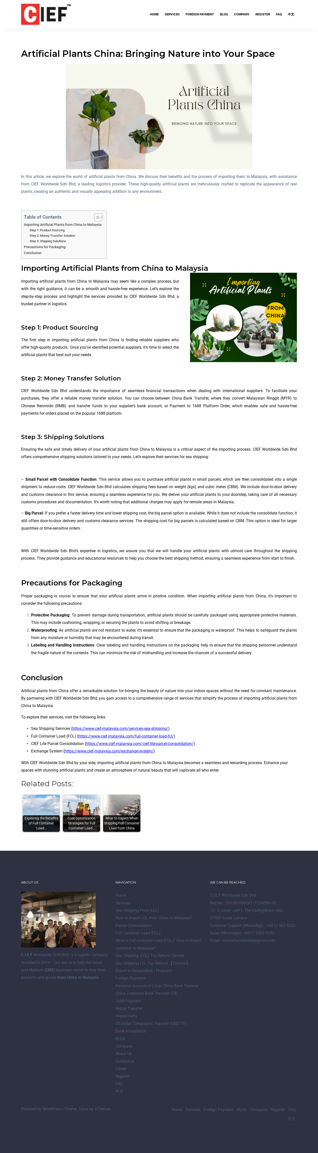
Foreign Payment (200, 14)
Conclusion (32, 253)
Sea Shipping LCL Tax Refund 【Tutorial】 (153, 963)
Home (154, 14)
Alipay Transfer (129, 1008)
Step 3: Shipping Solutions (48, 241)
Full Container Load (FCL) (138, 933)
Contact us (125, 1061)
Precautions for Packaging (45, 247)
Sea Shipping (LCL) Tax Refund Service (150, 955)
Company (241, 14)
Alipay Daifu (126, 1016)
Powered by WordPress (41, 1109)
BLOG (224, 14)
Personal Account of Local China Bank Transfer (157, 985)
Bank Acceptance (131, 1031)
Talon (83, 1109)
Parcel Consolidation (134, 925)
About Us (123, 1053)
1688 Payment (128, 1001)
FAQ (279, 14)
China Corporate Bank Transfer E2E (146, 993)
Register (262, 14)
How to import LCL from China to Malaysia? (154, 918)
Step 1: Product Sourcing (47, 230)
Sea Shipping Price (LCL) (137, 910)
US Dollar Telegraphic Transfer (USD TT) (151, 1023)
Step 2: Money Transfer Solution (52, 235)
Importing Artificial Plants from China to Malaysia (63, 225)
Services (172, 14)
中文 (291, 14)
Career (121, 1068)
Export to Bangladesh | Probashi (144, 970)
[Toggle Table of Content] (96, 217)
